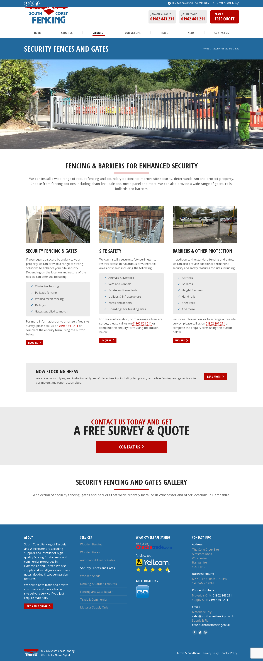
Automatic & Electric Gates (97, 560)
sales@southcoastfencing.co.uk (213, 616)
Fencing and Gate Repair (96, 592)
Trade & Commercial (93, 600)
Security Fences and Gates (97, 568)
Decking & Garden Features (98, 584)
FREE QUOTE (225, 19)
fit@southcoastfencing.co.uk (211, 625)
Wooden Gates (90, 552)
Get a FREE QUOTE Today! (226, 3)
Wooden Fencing (91, 544)
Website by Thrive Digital (55, 655)
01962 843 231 (162, 19)
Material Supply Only (94, 607)
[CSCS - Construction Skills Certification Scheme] (142, 597)
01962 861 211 (193, 19)
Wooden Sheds (90, 576)
